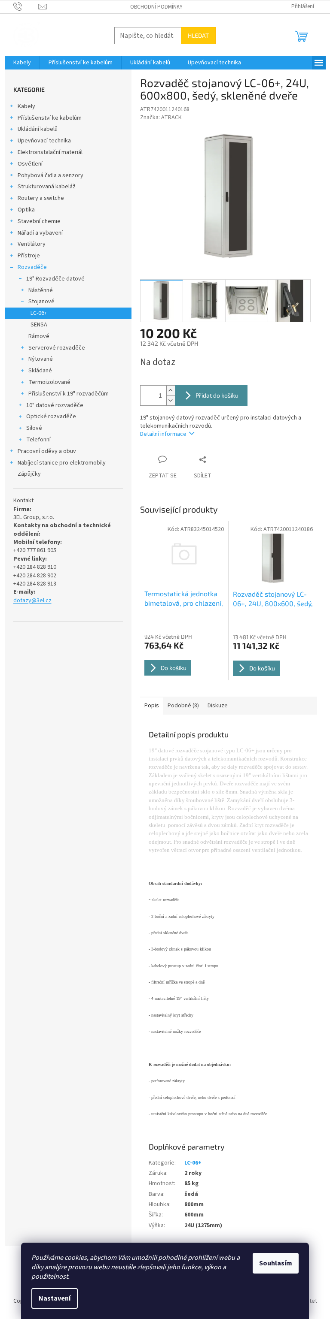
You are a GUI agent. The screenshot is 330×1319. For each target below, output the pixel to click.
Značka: (161, 117)
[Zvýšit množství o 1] (170, 390)
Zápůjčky (29, 474)
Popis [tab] (151, 705)
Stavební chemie (39, 221)
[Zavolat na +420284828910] (26, 6)
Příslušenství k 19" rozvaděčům (68, 393)
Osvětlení (30, 164)
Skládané (40, 370)
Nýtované (40, 359)
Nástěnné (40, 290)
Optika (26, 209)
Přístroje (29, 255)
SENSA (39, 324)
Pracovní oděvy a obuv (47, 451)
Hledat (198, 35)
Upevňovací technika (44, 140)
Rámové (38, 336)
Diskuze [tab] (218, 705)
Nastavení (54, 1298)
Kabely (26, 106)
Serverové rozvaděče (56, 348)
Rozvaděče (32, 267)
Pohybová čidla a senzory (50, 175)
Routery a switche (41, 198)
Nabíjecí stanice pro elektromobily (62, 463)
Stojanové (41, 301)
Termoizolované (49, 382)
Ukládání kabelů (38, 129)
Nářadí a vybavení (40, 233)
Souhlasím (275, 1263)
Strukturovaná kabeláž (47, 186)
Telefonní (38, 439)
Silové (34, 428)
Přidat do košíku (217, 395)
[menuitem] (22, 62)
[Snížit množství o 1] (170, 400)
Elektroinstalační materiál (50, 152)
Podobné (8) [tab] (183, 705)
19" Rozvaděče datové (55, 279)
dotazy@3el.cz (32, 601)
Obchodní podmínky (156, 7)
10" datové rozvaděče (54, 405)
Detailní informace (163, 434)
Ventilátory (32, 244)
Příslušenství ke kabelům (50, 118)
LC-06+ (39, 313)
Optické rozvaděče (51, 416)
